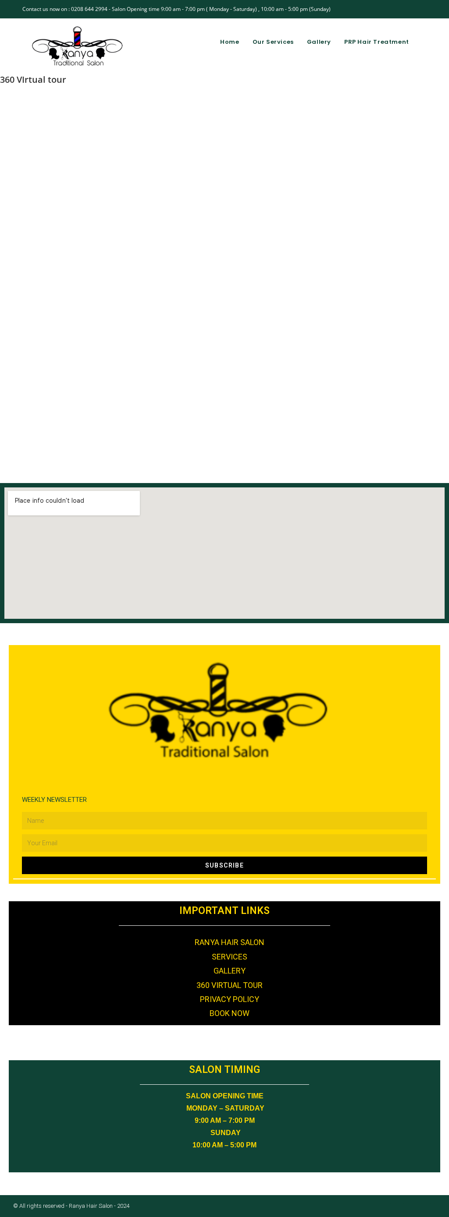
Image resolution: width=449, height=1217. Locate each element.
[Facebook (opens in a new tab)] (394, 9)
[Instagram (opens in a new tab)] (404, 9)
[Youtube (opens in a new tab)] (414, 9)
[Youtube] (419, 1206)
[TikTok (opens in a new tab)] (423, 9)
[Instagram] (406, 1206)
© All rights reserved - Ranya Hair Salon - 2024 (71, 1206)
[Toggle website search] (424, 42)
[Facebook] (393, 1206)
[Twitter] (432, 1206)
